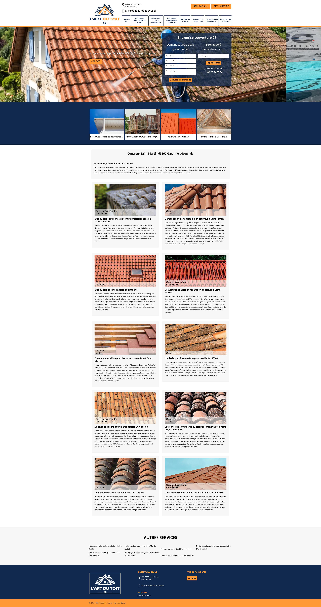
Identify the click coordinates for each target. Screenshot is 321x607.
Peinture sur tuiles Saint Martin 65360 (175, 549)
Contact (95, 61)
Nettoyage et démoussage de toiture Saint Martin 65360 (142, 554)
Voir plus (192, 578)
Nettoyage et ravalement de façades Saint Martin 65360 (213, 547)
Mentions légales (120, 603)
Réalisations (201, 6)
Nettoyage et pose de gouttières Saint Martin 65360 (104, 554)
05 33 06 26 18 (132, 11)
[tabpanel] (107, 124)
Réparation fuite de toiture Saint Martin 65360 (105, 547)
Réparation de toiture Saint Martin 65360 (177, 556)
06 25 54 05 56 (148, 11)
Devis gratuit (221, 6)
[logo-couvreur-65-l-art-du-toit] (104, 12)
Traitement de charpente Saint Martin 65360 (140, 547)
